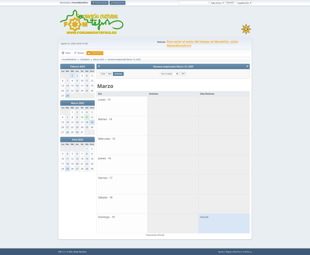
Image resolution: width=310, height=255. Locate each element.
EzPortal (160, 235)
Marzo (105, 85)
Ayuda (221, 251)
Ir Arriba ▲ (247, 251)
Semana (118, 74)
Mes (110, 74)
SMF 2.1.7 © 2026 (65, 252)
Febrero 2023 (77, 66)
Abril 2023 (77, 139)
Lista (103, 74)
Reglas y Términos (233, 251)
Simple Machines (80, 252)
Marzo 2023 (77, 103)
